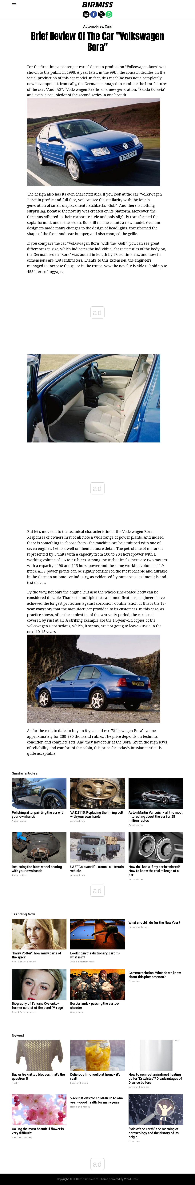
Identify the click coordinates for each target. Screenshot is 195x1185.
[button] (14, 4)
